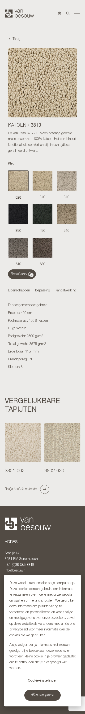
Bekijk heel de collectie (21, 489)
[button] (68, 13)
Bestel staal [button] (21, 274)
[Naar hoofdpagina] (19, 13)
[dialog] (42, 640)
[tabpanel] (42, 336)
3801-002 (15, 471)
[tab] (19, 291)
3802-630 (54, 471)
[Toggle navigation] (77, 13)
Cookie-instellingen (42, 680)
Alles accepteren (42, 695)
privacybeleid (18, 629)
